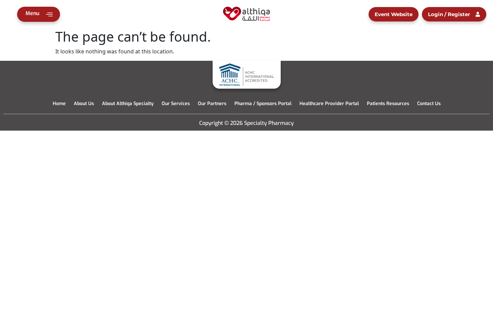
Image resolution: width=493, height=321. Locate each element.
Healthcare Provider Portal (329, 103)
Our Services (176, 103)
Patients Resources (388, 103)
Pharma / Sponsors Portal (262, 103)
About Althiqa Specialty (128, 103)
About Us (84, 103)
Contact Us (429, 103)
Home (59, 103)
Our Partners (212, 103)
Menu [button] (32, 13)
